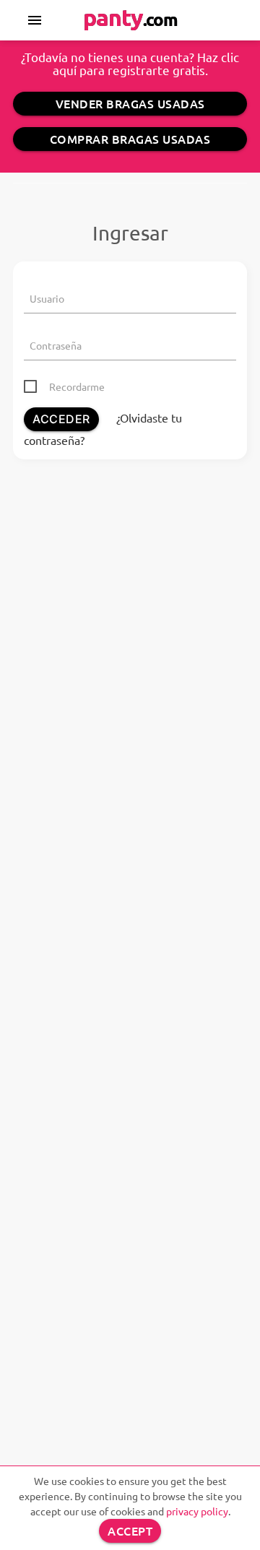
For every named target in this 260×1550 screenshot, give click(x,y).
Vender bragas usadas (130, 103)
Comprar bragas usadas (130, 139)
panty (130, 17)
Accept (130, 1530)
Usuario (47, 298)
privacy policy (197, 1510)
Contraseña (56, 345)
